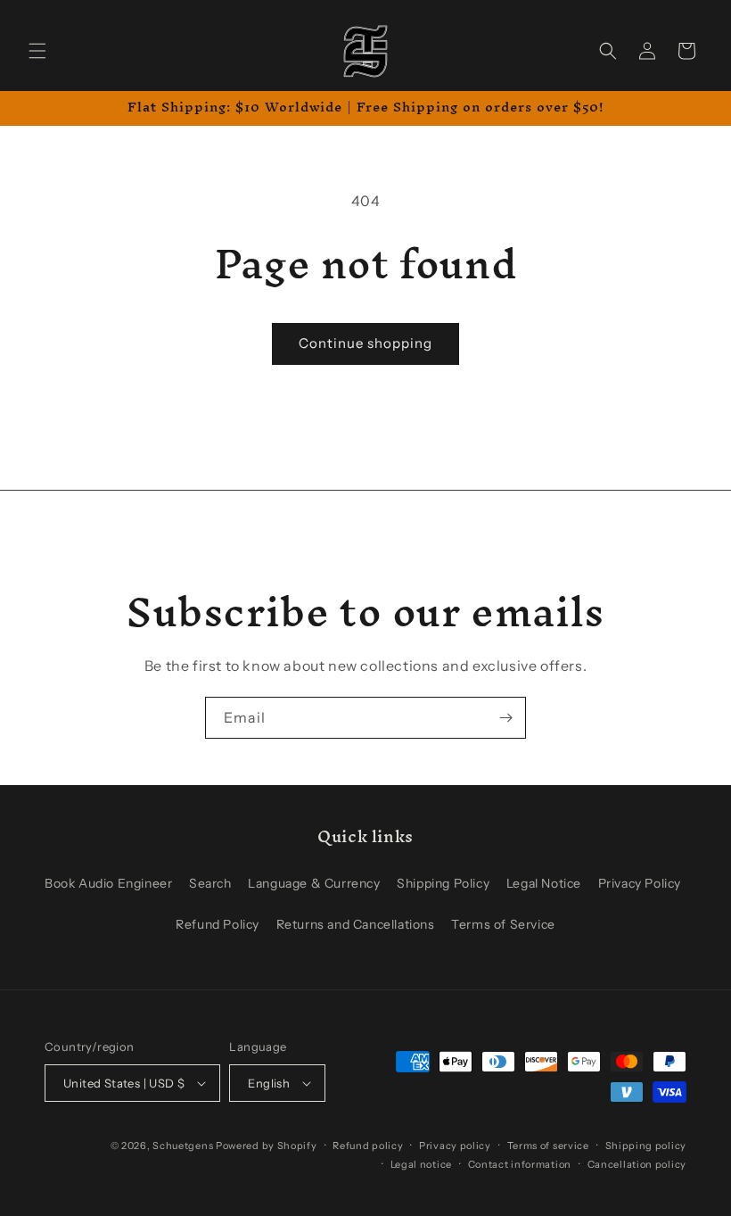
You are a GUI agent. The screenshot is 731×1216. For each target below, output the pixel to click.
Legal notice (421, 1164)
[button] (37, 50)
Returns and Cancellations (355, 924)
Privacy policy (455, 1145)
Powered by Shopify (266, 1145)
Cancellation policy (636, 1164)
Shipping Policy (443, 883)
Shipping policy (646, 1145)
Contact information (519, 1164)
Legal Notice (543, 883)
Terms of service (548, 1145)
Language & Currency (314, 883)
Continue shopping (365, 343)
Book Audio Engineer (108, 883)
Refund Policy (217, 924)
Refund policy (368, 1145)
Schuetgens (182, 1145)
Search (210, 883)
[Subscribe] (505, 718)
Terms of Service (503, 924)
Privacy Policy (639, 883)
